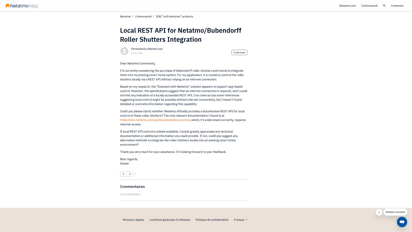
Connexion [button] (397, 5)
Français (239, 220)
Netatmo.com (347, 5)
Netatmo (125, 16)
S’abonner (239, 52)
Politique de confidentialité (212, 220)
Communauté (369, 5)
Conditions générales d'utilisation (170, 220)
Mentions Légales (133, 220)
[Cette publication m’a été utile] (123, 174)
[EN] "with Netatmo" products (174, 16)
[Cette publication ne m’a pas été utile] (129, 174)
